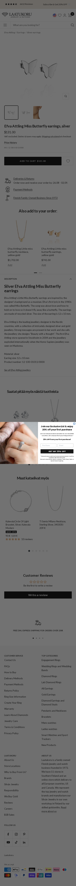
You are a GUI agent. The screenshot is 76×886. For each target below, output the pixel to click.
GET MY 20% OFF (57, 451)
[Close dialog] (74, 424)
